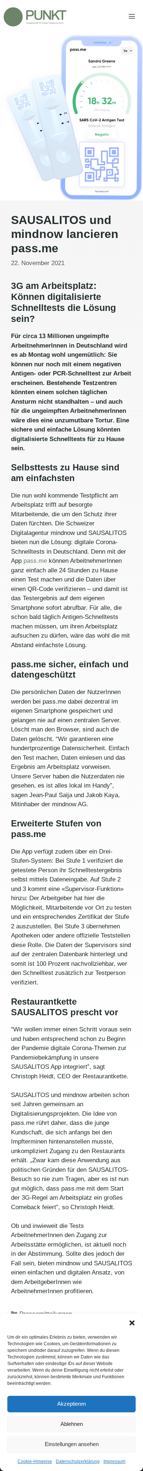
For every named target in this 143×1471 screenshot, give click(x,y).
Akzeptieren (71, 1404)
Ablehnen (71, 1424)
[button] (132, 1323)
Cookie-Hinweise (35, 1461)
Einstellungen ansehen (72, 1444)
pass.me (35, 560)
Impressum (114, 1461)
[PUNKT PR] (35, 17)
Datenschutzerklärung (78, 1461)
